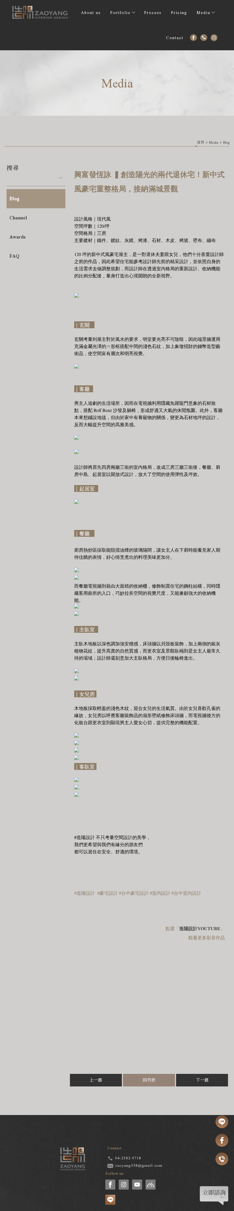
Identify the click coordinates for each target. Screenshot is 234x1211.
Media (203, 12)
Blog (226, 142)
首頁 (200, 142)
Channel (18, 218)
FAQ (14, 256)
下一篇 (202, 1080)
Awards (17, 237)
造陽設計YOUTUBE (199, 928)
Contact (174, 37)
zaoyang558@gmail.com (138, 1165)
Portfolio (120, 12)
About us (91, 12)
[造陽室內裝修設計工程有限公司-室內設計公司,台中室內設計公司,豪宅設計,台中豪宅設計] (40, 14)
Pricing (179, 12)
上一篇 (95, 1080)
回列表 (149, 1080)
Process (153, 12)
